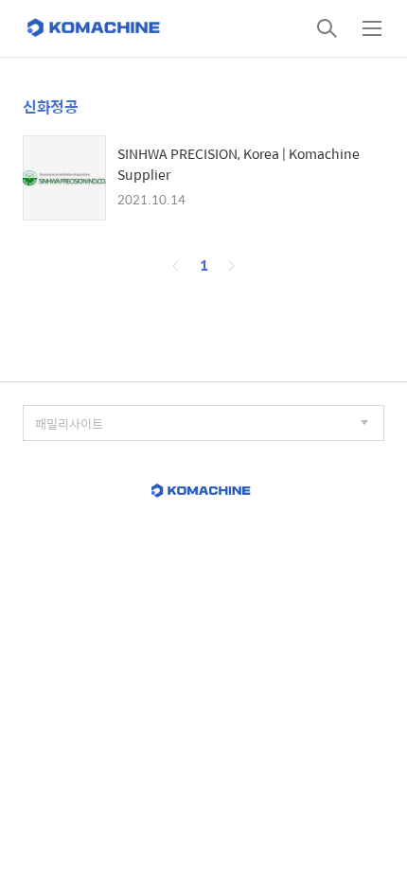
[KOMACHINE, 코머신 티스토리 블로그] (95, 28)
